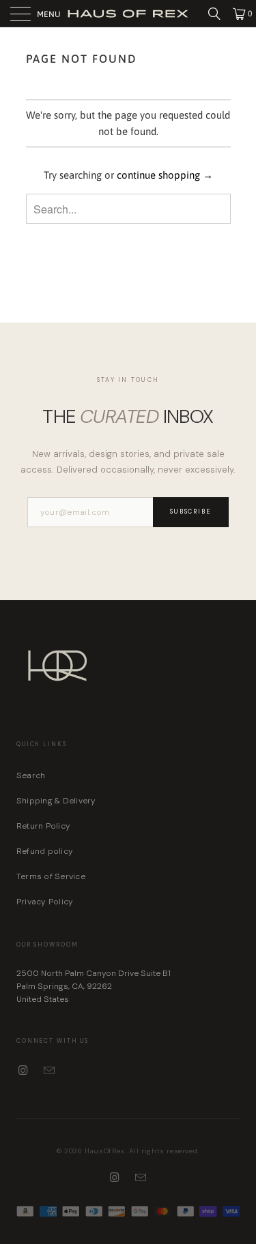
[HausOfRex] (128, 13)
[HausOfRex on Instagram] (23, 1071)
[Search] (219, 14)
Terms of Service (50, 876)
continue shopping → (165, 175)
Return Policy (43, 825)
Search (30, 775)
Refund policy (44, 851)
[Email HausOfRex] (49, 1071)
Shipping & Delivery (56, 800)
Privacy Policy (44, 901)
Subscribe (191, 511)
